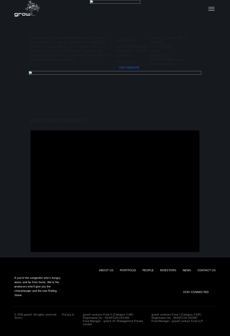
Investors (168, 270)
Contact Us (206, 270)
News (187, 270)
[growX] (27, 9)
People (148, 270)
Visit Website (129, 67)
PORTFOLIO (128, 270)
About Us (106, 270)
